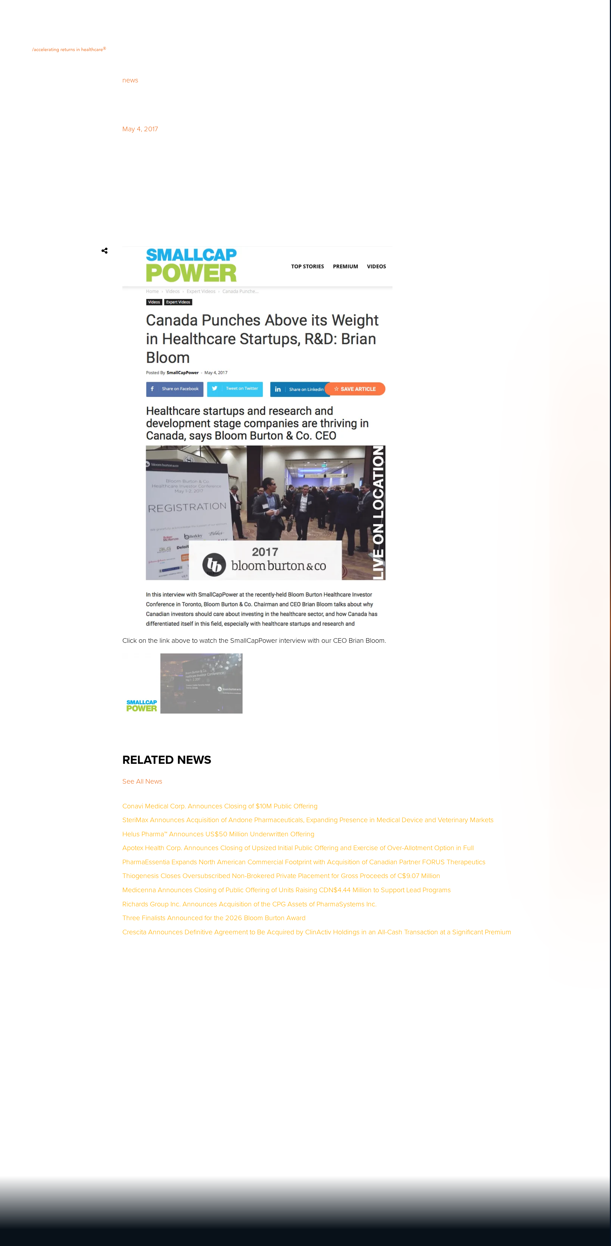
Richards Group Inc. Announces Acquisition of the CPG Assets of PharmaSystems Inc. (249, 904)
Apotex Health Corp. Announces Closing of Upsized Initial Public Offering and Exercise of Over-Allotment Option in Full (298, 848)
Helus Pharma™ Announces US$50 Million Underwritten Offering (218, 834)
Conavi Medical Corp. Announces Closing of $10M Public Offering (220, 806)
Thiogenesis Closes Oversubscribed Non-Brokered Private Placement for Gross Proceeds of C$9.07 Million (281, 876)
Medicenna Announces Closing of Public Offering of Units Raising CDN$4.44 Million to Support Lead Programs (286, 890)
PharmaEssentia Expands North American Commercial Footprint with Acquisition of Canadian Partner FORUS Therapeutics (303, 862)
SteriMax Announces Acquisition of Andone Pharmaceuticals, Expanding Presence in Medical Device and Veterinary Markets (308, 820)
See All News (142, 781)
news (130, 80)
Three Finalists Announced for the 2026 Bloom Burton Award (214, 918)
